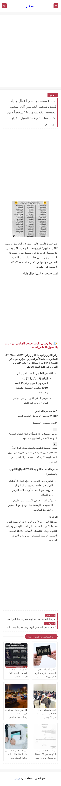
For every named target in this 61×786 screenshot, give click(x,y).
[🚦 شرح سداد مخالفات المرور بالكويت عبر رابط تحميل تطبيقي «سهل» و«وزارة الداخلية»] (16, 696)
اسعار (30, 5)
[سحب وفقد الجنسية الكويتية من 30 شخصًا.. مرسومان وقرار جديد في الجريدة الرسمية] (45, 736)
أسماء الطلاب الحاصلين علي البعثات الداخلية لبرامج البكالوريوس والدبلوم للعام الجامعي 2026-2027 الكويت (16, 757)
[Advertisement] (30, 51)
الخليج (52, 95)
